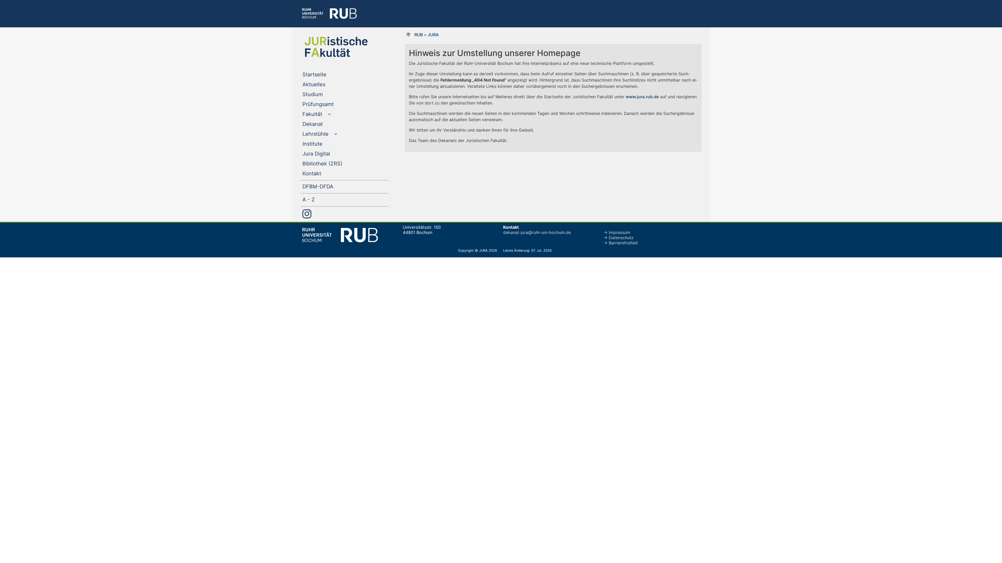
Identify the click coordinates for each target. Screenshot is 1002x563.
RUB (418, 34)
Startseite (325, 74)
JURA (433, 34)
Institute (323, 143)
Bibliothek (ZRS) (332, 163)
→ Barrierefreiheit (621, 242)
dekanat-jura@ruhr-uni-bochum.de (537, 232)
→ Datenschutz (619, 237)
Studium (323, 94)
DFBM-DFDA (328, 186)
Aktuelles (324, 84)
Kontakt (322, 173)
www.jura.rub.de (642, 96)
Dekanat (323, 124)
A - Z (319, 199)
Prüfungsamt (328, 104)
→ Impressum (617, 232)
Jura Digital (326, 153)
